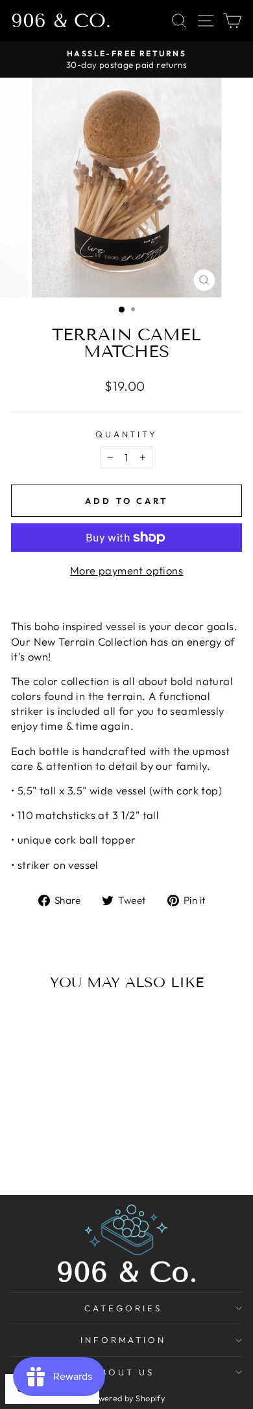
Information (123, 1340)
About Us (123, 1372)
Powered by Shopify (126, 1398)
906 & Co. (61, 20)
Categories (123, 1308)
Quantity (126, 434)
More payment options (126, 570)
